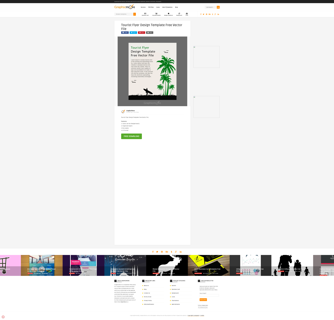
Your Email (203, 293)
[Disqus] (152, 170)
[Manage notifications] (3, 316)
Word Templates (167, 7)
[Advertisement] (174, 128)
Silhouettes (156, 273)
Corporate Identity (156, 15)
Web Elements (176, 304)
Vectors (143, 7)
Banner (174, 285)
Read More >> (124, 302)
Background (179, 15)
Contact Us (147, 293)
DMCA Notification (149, 304)
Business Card (145, 15)
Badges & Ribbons (168, 15)
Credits (202, 315)
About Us (146, 285)
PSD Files (151, 7)
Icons (158, 7)
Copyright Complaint (193, 315)
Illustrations (175, 300)
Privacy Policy (148, 300)
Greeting (113, 273)
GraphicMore (130, 111)
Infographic (239, 273)
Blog (176, 7)
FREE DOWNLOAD (131, 136)
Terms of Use (147, 297)
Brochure (30, 273)
